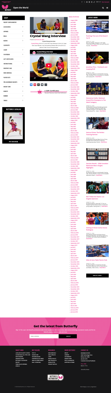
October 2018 (74, 216)
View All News (97, 275)
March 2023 (74, 105)
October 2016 (74, 266)
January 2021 (74, 160)
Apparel (6, 31)
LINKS (49, 356)
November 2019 (75, 189)
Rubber (6, 96)
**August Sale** (6, 2)
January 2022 (74, 135)
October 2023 (74, 91)
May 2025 (73, 51)
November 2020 (75, 164)
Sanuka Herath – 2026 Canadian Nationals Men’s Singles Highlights (97, 166)
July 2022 (73, 122)
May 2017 (73, 251)
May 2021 (73, 151)
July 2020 (73, 172)
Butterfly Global (85, 369)
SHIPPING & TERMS (69, 362)
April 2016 (73, 278)
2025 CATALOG (52, 355)
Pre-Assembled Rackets (10, 82)
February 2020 (74, 183)
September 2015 (75, 293)
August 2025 (74, 45)
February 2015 (74, 308)
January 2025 (74, 60)
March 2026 (74, 31)
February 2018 (74, 233)
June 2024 (73, 74)
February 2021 (74, 158)
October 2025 (74, 41)
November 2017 (75, 239)
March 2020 (74, 180)
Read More (94, 45)
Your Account (105, 2)
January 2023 (74, 110)
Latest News (93, 17)
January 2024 (74, 85)
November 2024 (75, 64)
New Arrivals (8, 73)
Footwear (7, 54)
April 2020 (73, 178)
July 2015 (73, 297)
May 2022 (73, 126)
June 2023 (73, 99)
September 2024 (75, 68)
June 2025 (73, 49)
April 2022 (73, 128)
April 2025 (73, 53)
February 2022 (74, 133)
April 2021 (73, 153)
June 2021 (73, 149)
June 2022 (73, 124)
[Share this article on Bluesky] (45, 84)
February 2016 (74, 283)
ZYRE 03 (18, 366)
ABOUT (66, 353)
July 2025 (73, 47)
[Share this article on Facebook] (31, 84)
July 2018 (73, 222)
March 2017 (74, 255)
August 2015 (74, 295)
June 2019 (73, 199)
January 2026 (74, 35)
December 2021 (75, 137)
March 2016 (74, 280)
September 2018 (75, 218)
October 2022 (74, 116)
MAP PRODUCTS (52, 360)
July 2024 (73, 72)
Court (5, 50)
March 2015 (74, 305)
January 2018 (74, 235)
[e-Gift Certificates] (49, 92)
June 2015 (73, 299)
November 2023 (75, 89)
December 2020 (75, 162)
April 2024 (73, 78)
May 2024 (73, 76)
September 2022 (75, 118)
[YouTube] (87, 2)
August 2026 (74, 20)
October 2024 (74, 66)
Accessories (7, 27)
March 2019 (74, 205)
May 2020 (73, 176)
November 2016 (75, 264)
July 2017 (73, 247)
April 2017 (73, 253)
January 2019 (74, 210)
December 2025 (75, 37)
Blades (6, 41)
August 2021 (74, 145)
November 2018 (75, 214)
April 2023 (73, 103)
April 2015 (73, 303)
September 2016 (75, 268)
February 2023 (74, 108)
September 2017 (75, 243)
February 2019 (74, 208)
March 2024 (74, 80)
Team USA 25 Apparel (21, 364)
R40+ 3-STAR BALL (36, 362)
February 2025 (74, 58)
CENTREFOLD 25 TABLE (38, 358)
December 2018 (75, 212)
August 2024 (74, 70)
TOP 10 (34, 353)
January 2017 (74, 260)
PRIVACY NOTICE (52, 364)
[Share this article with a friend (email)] (42, 84)
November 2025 (75, 39)
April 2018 (73, 228)
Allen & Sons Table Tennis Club (96, 260)
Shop (6, 18)
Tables (5, 100)
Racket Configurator (10, 22)
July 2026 (73, 22)
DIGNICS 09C (35, 355)
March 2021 (74, 155)
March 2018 (74, 230)
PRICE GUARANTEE (69, 360)
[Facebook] (82, 2)
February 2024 (74, 83)
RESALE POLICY (52, 358)
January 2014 (74, 312)
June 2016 (73, 274)
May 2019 (73, 201)
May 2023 (73, 101)
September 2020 (75, 168)
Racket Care (7, 87)
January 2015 (74, 310)
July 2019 (73, 197)
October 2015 (74, 291)
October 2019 (74, 191)
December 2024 (75, 62)
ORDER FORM (68, 358)
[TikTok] (94, 2)
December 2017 (75, 237)
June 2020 (73, 174)
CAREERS (67, 355)
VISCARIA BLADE (36, 356)
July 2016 (73, 272)
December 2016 (75, 262)
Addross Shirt (20, 358)
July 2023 (73, 97)
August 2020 (74, 170)
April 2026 (73, 28)
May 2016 (73, 276)
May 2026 (73, 26)
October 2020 (74, 166)
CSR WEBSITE (68, 356)
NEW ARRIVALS (52, 353)
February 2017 (74, 258)
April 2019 (73, 203)
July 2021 (73, 147)
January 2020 (74, 185)
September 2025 (75, 43)
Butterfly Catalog (13, 109)
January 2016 (74, 285)
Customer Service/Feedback (88, 361)
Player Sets (7, 77)
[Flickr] (89, 2)
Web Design (83, 386)
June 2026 (73, 24)
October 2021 (74, 141)
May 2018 (73, 226)
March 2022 (74, 130)
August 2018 (74, 220)
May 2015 (73, 301)
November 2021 (75, 139)
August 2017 (74, 245)
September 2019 (75, 193)
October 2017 (74, 241)
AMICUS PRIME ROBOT (38, 360)
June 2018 (73, 224)
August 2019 (74, 195)
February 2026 (74, 33)
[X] (84, 2)
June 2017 (73, 249)
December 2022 (75, 112)
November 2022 (75, 114)
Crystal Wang (35, 43)
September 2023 (75, 93)
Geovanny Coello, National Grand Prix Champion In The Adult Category (96, 100)
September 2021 (75, 143)
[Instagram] (92, 2)
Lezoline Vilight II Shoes (23, 353)
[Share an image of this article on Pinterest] (35, 84)
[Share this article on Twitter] (38, 84)
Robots (6, 91)
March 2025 (74, 56)
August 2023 (74, 95)
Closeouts (7, 45)
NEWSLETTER (51, 362)
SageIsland (93, 386)
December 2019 (75, 187)
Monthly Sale (8, 68)
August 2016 (74, 270)
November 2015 (75, 289)
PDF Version (13, 142)
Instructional (8, 64)
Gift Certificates (8, 59)
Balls (5, 36)
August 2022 (74, 120)
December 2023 (75, 87)
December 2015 (75, 287)
